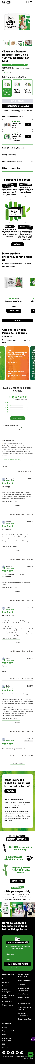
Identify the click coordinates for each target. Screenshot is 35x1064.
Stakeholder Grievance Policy (23, 1014)
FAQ (3, 978)
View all (10, 791)
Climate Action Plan (24, 1019)
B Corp (4, 1027)
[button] (24, 2)
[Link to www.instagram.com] (6, 909)
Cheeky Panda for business (8, 996)
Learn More (17, 881)
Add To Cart (14, 311)
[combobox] (25, 471)
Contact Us (5, 982)
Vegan (4, 1034)
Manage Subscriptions (6, 991)
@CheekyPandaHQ (17, 887)
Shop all (17, 320)
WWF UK (5, 1048)
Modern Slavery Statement (23, 999)
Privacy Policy (22, 984)
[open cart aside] (27, 2)
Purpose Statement (24, 1003)
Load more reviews (17, 763)
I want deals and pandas (17, 964)
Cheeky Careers (7, 1005)
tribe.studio (30, 1058)
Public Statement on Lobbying (25, 1008)
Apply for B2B (7, 1001)
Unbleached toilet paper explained (24, 989)
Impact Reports (23, 994)
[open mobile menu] (31, 2)
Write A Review (17, 418)
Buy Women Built (8, 1031)
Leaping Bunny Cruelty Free (7, 1039)
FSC (3, 1044)
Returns (5, 986)
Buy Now (17, 244)
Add (28, 124)
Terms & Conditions (24, 980)
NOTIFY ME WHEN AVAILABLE (18, 106)
